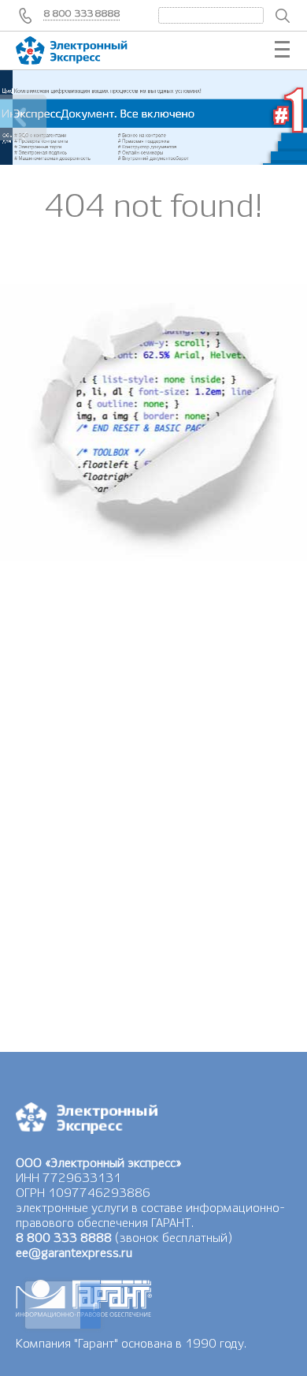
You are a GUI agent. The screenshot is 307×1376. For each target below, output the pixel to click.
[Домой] (86, 50)
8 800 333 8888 (82, 13)
